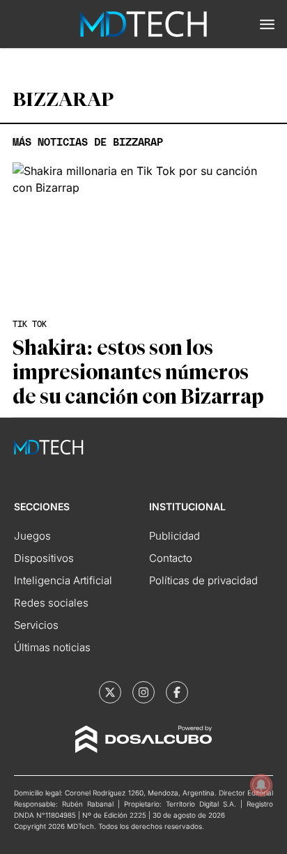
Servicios (36, 625)
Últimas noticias (52, 647)
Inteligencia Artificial (63, 580)
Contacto (170, 558)
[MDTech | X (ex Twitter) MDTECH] (110, 692)
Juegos (32, 535)
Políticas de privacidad (203, 580)
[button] (267, 24)
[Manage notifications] (261, 785)
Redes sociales (51, 602)
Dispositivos (44, 558)
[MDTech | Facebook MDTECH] (176, 692)
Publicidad (174, 535)
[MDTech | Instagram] (143, 692)
